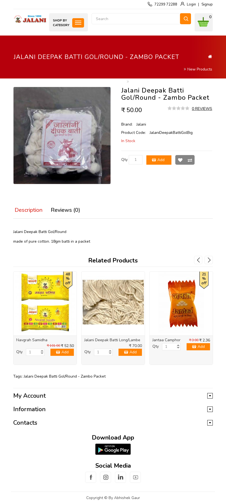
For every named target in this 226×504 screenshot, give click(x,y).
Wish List (180, 160)
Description (28, 210)
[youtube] (135, 480)
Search (185, 18)
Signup (207, 4)
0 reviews (202, 108)
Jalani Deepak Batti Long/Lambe (112, 340)
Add (161, 159)
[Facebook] (90, 480)
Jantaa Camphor (166, 340)
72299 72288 (165, 4)
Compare (190, 160)
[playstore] (113, 449)
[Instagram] (105, 480)
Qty (124, 159)
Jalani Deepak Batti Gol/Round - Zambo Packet (171, 81)
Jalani (141, 124)
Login (191, 4)
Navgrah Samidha (31, 340)
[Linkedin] (120, 480)
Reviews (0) (65, 210)
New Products (199, 69)
